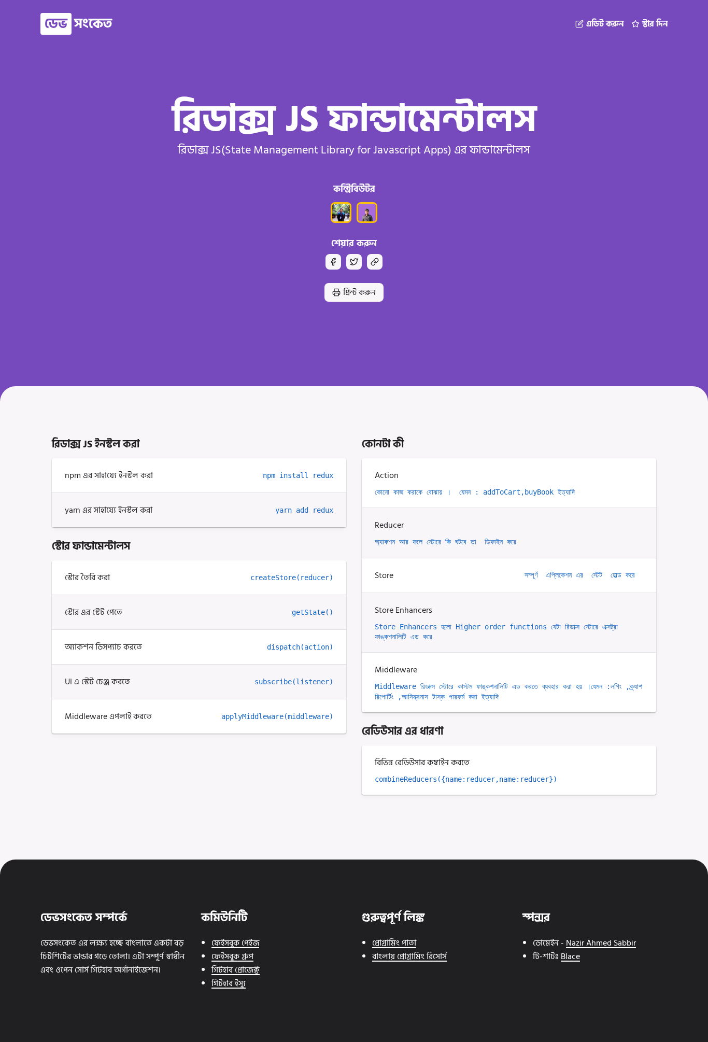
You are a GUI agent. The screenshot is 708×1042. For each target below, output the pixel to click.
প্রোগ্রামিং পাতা (394, 943)
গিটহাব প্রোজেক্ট (235, 970)
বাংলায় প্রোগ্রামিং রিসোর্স (409, 956)
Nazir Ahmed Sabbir (601, 943)
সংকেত (78, 24)
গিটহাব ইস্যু (228, 983)
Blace (570, 956)
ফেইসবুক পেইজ (235, 943)
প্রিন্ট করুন (359, 292)
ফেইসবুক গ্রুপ (232, 956)
